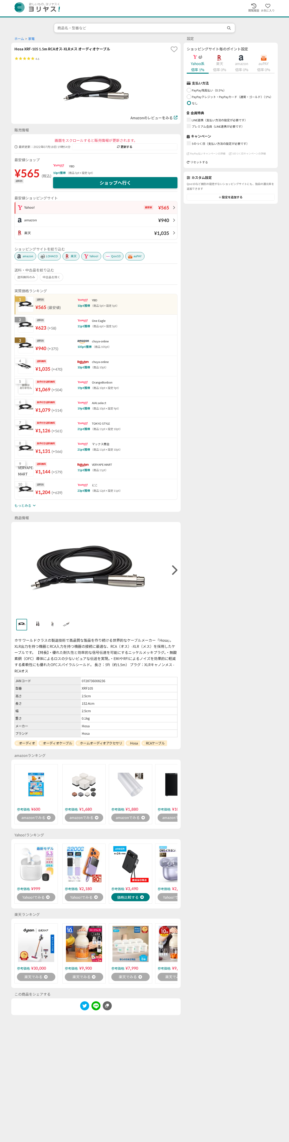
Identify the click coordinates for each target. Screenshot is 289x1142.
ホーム (19, 39)
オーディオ (27, 743)
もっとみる (22, 505)
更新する (126, 147)
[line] (96, 1006)
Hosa (134, 743)
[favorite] (174, 49)
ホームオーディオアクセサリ (101, 743)
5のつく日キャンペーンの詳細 (249, 153)
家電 (31, 39)
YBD (72, 166)
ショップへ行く (115, 182)
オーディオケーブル (57, 743)
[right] (174, 570)
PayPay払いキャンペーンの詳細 (207, 153)
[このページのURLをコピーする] (107, 1005)
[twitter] (84, 1006)
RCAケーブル (155, 743)
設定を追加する (232, 197)
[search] (229, 28)
